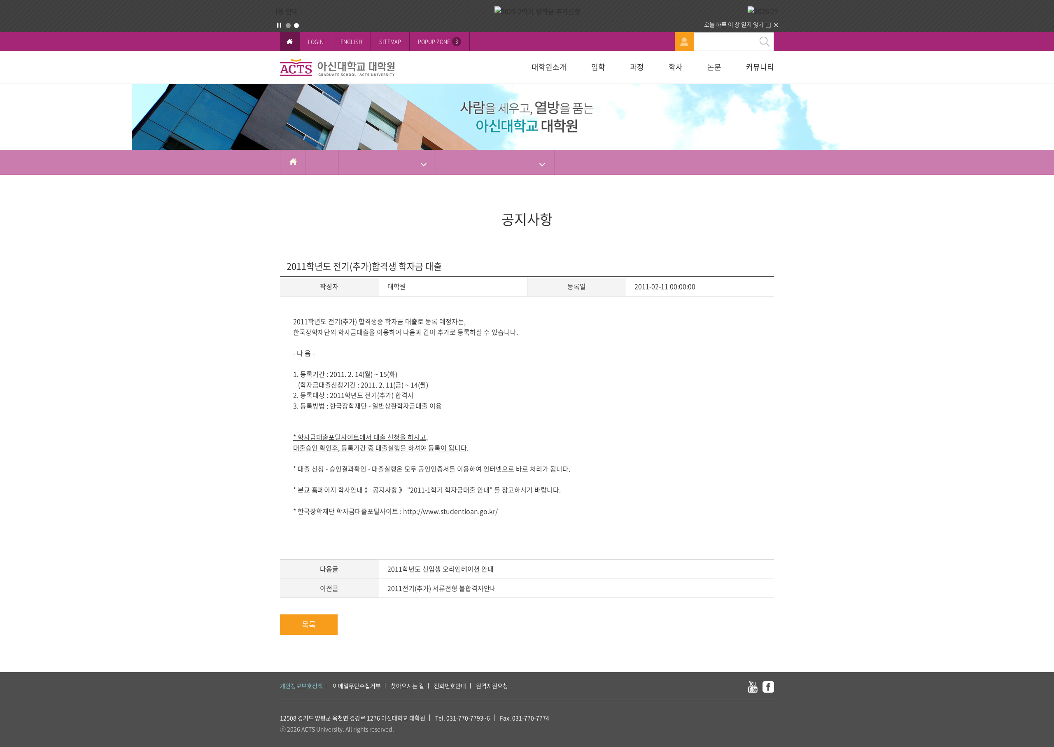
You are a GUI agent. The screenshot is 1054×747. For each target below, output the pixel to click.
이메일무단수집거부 (357, 686)
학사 (676, 66)
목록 (309, 624)
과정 (637, 66)
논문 (714, 66)
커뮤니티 (760, 66)
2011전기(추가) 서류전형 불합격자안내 (441, 588)
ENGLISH (351, 41)
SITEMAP (390, 41)
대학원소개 (549, 66)
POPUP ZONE (438, 41)
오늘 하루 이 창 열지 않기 (734, 24)
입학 (598, 66)
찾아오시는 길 (407, 686)
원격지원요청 (492, 686)
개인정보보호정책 (301, 686)
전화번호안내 (450, 686)
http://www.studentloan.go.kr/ (450, 511)
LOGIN (316, 41)
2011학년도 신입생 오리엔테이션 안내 (440, 569)
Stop (279, 25)
